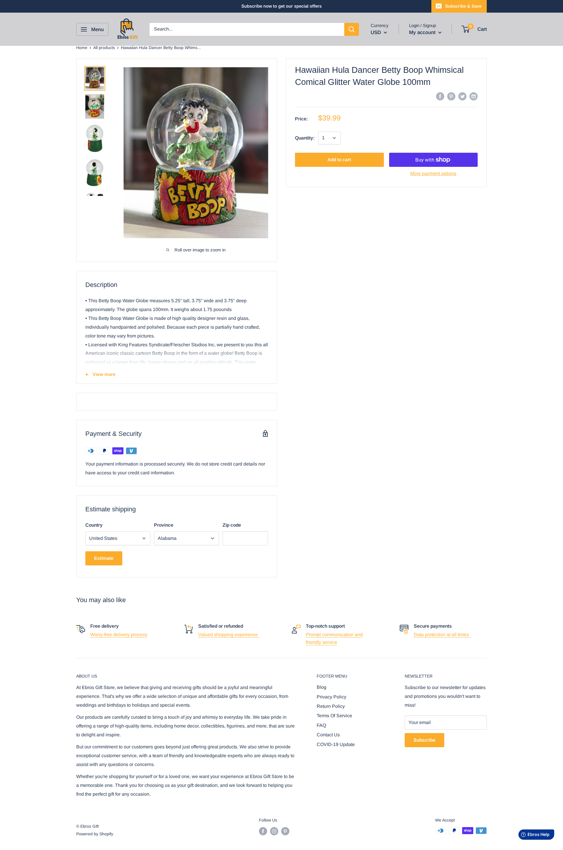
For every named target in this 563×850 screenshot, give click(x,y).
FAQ (321, 725)
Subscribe (424, 740)
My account (423, 32)
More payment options (433, 173)
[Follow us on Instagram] (274, 831)
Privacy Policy (331, 696)
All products (104, 47)
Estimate (103, 558)
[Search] (351, 29)
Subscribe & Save (463, 6)
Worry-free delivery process (118, 634)
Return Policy (331, 706)
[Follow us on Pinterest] (285, 831)
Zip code (232, 525)
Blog (321, 687)
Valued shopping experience (228, 634)
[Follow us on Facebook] (263, 831)
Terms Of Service (334, 715)
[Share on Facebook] (440, 96)
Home (81, 47)
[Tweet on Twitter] (462, 96)
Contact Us (328, 734)
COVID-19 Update (336, 744)
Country (94, 525)
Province (163, 525)
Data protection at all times (442, 634)
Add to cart (339, 159)
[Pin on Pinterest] (451, 96)
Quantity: (305, 137)
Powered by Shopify (94, 833)
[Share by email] (473, 96)
